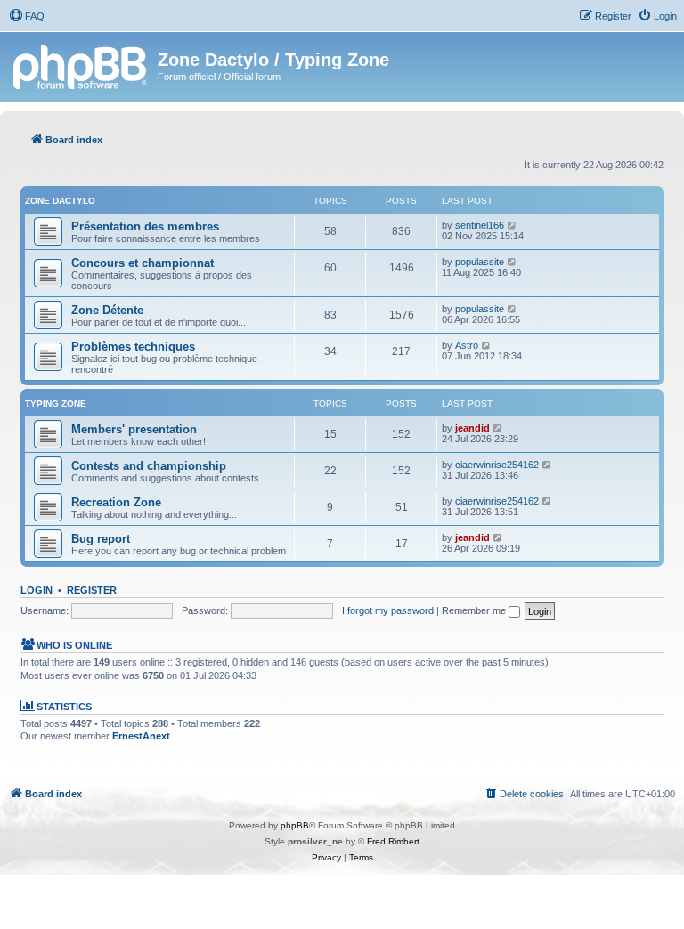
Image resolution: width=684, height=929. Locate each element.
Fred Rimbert (393, 841)
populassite (479, 261)
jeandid (472, 428)
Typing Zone (55, 403)
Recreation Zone (116, 502)
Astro (466, 345)
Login (36, 590)
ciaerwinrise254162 (497, 464)
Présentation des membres (145, 226)
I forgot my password (388, 610)
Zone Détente (107, 310)
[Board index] (81, 64)
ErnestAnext (141, 736)
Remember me (475, 610)
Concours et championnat (142, 263)
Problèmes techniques (133, 346)
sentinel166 (479, 225)
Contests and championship (148, 466)
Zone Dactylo (60, 201)
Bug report (100, 538)
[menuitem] (27, 16)
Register (92, 590)
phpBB (295, 825)
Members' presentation (134, 429)
